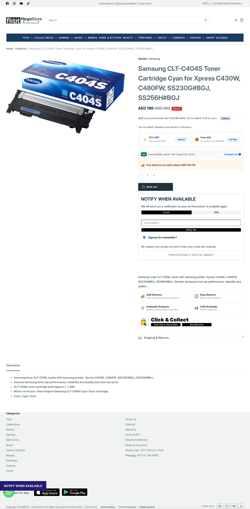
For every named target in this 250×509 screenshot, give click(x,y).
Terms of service (127, 507)
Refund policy (108, 507)
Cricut (9, 470)
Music (9, 445)
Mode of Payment (136, 445)
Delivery (130, 424)
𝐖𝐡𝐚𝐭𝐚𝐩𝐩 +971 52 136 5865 (141, 455)
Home (9, 48)
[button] (242, 20)
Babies (10, 429)
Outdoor (11, 465)
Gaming (10, 434)
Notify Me (191, 229)
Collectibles (13, 424)
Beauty (10, 455)
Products (20, 48)
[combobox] (128, 20)
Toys (9, 419)
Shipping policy (147, 507)
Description (13, 365)
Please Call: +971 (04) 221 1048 (144, 450)
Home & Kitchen (15, 450)
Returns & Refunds (136, 439)
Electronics (12, 439)
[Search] (205, 20)
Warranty (130, 429)
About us (130, 419)
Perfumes (11, 460)
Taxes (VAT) (132, 434)
